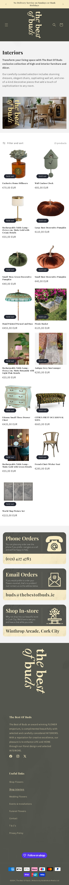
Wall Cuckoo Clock (44, 183)
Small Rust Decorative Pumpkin (50, 277)
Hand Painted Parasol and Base (17, 324)
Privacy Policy (16, 833)
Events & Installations (20, 803)
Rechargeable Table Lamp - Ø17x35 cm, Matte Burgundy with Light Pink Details (18, 370)
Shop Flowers (16, 781)
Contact (13, 818)
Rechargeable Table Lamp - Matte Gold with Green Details (17, 465)
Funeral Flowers (17, 811)
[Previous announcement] (5, 4)
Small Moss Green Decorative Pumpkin (16, 278)
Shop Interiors (16, 789)
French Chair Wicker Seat (47, 464)
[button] (6, 24)
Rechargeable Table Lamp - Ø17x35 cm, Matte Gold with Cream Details (15, 230)
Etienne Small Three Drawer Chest (16, 418)
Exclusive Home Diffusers (15, 183)
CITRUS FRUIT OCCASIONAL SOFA (49, 418)
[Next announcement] (63, 4)
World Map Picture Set (13, 511)
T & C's (12, 825)
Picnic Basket (41, 324)
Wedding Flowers (18, 796)
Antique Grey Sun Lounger (48, 368)
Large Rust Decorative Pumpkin (50, 227)
